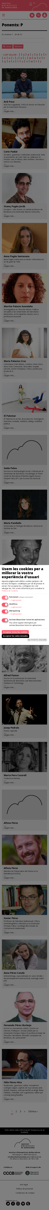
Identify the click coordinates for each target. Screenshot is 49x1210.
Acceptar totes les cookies (15, 632)
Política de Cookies (10, 591)
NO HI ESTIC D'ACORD (37, 640)
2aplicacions (15, 600)
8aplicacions (15, 614)
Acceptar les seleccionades (15, 636)
